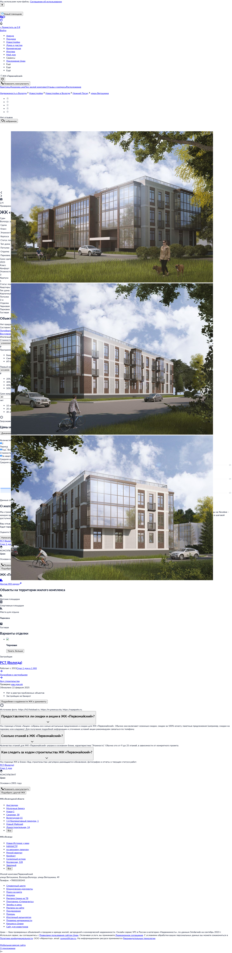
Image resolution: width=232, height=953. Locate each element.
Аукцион (10, 895)
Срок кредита (7, 393)
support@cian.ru (68, 938)
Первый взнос (7, 366)
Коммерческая (13, 48)
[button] (5, 86)
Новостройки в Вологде (57, 93)
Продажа (11, 38)
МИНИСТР (12, 846)
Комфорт (11, 855)
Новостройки (13, 41)
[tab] (8, 433)
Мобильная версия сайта (13, 945)
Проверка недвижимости (19, 920)
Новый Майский (14, 824)
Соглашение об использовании (46, 1)
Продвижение (13, 910)
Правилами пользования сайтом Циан (58, 935)
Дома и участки (14, 45)
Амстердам (12, 805)
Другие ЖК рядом (9, 583)
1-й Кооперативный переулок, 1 (22, 820)
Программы (6, 349)
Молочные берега (15, 808)
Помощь (10, 914)
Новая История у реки (17, 843)
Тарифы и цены (14, 904)
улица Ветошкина (100, 93)
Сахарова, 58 (12, 814)
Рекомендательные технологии (139, 938)
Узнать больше (15, 650)
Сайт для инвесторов (17, 926)
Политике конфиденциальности (16, 938)
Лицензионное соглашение (129, 935)
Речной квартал (14, 852)
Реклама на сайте (15, 907)
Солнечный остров (16, 858)
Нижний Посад (80, 93)
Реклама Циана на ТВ (17, 898)
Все (9, 830)
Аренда (10, 35)
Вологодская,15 (14, 817)
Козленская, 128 (14, 862)
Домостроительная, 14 (18, 827)
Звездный (11, 865)
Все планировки (8, 333)
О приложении (7, 948)
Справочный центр (16, 885)
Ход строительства (10, 681)
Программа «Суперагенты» (20, 901)
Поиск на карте (14, 891)
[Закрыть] (2, 5)
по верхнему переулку (17, 849)
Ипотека (10, 51)
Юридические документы (19, 888)
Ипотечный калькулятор (18, 917)
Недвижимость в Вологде (13, 93)
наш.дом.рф (17, 684)
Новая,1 (10, 811)
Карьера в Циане (15, 923)
